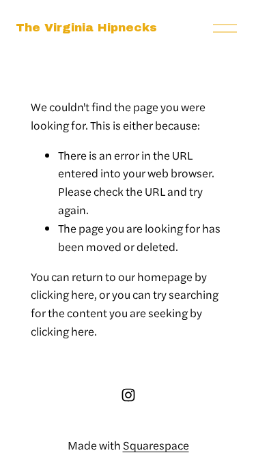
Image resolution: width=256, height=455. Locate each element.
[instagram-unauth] (128, 395)
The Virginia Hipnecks (86, 27)
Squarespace (156, 445)
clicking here (62, 294)
